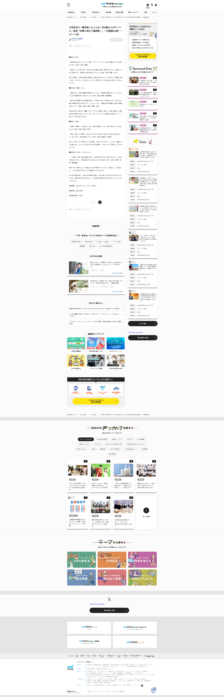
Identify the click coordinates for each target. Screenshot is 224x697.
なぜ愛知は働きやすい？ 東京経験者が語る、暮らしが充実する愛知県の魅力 (148, 129)
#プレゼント (97, 444)
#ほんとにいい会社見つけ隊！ (114, 444)
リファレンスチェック (137, 685)
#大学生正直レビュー (131, 449)
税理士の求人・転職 (91, 680)
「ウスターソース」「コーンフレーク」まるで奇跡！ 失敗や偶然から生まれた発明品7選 (95, 322)
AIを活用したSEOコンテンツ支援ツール (95, 676)
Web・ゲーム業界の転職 (98, 679)
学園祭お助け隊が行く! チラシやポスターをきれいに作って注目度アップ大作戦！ (94, 308)
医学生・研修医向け (115, 664)
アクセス (94, 691)
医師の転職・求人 (131, 680)
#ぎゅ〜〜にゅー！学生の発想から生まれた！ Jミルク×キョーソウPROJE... (100, 485)
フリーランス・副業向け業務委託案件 (128, 666)
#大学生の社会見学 (102, 439)
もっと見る (142, 323)
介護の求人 (89, 682)
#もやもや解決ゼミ (115, 449)
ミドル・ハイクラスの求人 (141, 664)
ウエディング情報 (112, 673)
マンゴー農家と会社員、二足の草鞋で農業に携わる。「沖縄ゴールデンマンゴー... (148, 94)
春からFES (92, 246)
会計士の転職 (142, 679)
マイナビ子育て (138, 673)
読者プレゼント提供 (102, 656)
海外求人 (131, 664)
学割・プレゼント (133, 12)
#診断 (93, 449)
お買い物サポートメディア (135, 674)
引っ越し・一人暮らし (103, 241)
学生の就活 (89, 664)
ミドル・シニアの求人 (96, 666)
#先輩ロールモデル (84, 444)
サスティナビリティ (101, 691)
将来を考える (95, 12)
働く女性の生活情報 (91, 673)
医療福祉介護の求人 (142, 666)
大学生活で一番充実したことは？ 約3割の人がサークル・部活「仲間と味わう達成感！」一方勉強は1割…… (125, 17)
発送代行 (109, 685)
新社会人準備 (119, 12)
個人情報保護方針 (121, 691)
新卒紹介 (115, 679)
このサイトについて (71, 656)
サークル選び (93, 17)
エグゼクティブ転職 (133, 679)
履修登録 (82, 246)
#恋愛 (102, 270)
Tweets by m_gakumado (135, 332)
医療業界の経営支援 (98, 682)
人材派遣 (89, 679)
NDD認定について (125, 656)
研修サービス (90, 685)
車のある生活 (88, 241)
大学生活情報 (144, 671)
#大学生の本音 (104, 286)
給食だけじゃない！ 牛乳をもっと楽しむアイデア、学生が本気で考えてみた (145, 485)
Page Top (150, 656)
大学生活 (83, 12)
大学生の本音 (77, 46)
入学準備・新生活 (75, 241)
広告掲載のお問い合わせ (110, 656)
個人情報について (82, 656)
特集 (145, 12)
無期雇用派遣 (147, 680)
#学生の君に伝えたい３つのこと (136, 444)
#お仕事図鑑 (140, 439)
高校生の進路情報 (91, 668)
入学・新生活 (83, 17)
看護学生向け (106, 664)
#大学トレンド (94, 270)
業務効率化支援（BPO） (100, 685)
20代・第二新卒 (108, 679)
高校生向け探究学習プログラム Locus (105, 668)
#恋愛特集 (144, 449)
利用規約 (77, 656)
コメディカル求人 (122, 680)
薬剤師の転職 (106, 680)
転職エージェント (123, 679)
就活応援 (108, 12)
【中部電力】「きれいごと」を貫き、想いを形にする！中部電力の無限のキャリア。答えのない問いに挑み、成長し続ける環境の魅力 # (148, 182)
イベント (154, 12)
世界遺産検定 (120, 673)
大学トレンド (86, 46)
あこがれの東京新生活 (106, 246)
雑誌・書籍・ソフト (101, 673)
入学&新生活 (70, 12)
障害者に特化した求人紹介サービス (110, 666)
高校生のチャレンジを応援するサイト (117, 671)
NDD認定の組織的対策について (135, 656)
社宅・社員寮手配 (127, 685)
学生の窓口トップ (71, 17)
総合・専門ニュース (102, 671)
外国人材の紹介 (107, 682)
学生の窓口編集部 (77, 38)
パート (88, 666)
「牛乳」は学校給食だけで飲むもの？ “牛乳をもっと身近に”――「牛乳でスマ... (123, 485)
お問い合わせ (88, 656)
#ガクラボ (130, 439)
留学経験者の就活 (97, 664)
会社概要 (88, 691)
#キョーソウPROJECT (86, 439)
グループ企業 (113, 691)
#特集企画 (102, 449)
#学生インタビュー (82, 449)
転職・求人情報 (124, 664)
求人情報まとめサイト (92, 671)
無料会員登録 (96, 401)
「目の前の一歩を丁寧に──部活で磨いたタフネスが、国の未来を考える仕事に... (148, 82)
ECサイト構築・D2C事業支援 (93, 674)
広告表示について (94, 656)
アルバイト (150, 664)
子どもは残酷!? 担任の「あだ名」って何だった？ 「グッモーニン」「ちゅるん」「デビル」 (94, 315)
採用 (108, 691)
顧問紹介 (99, 680)
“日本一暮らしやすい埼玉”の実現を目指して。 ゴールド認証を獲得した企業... (148, 118)
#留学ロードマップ (117, 439)
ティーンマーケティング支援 (133, 671)
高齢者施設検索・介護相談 (112, 676)
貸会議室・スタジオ (117, 685)
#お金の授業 (112, 454)
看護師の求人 (113, 680)
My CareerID (113, 674)
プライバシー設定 (118, 656)
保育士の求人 (140, 680)
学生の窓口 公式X (142, 337)
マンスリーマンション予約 (148, 674)
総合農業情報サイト (129, 673)
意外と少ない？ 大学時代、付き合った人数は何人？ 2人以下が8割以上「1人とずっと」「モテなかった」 (106, 264)
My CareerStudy (105, 674)
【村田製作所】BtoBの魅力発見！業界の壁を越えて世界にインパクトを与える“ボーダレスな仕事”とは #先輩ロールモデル (148, 297)
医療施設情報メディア (122, 674)
